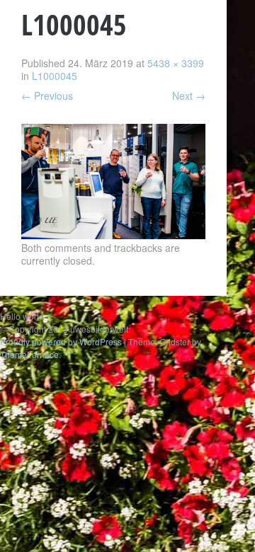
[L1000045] (113, 235)
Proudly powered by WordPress (61, 341)
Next (188, 95)
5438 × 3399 (175, 63)
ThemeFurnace (29, 354)
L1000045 (54, 76)
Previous (47, 95)
